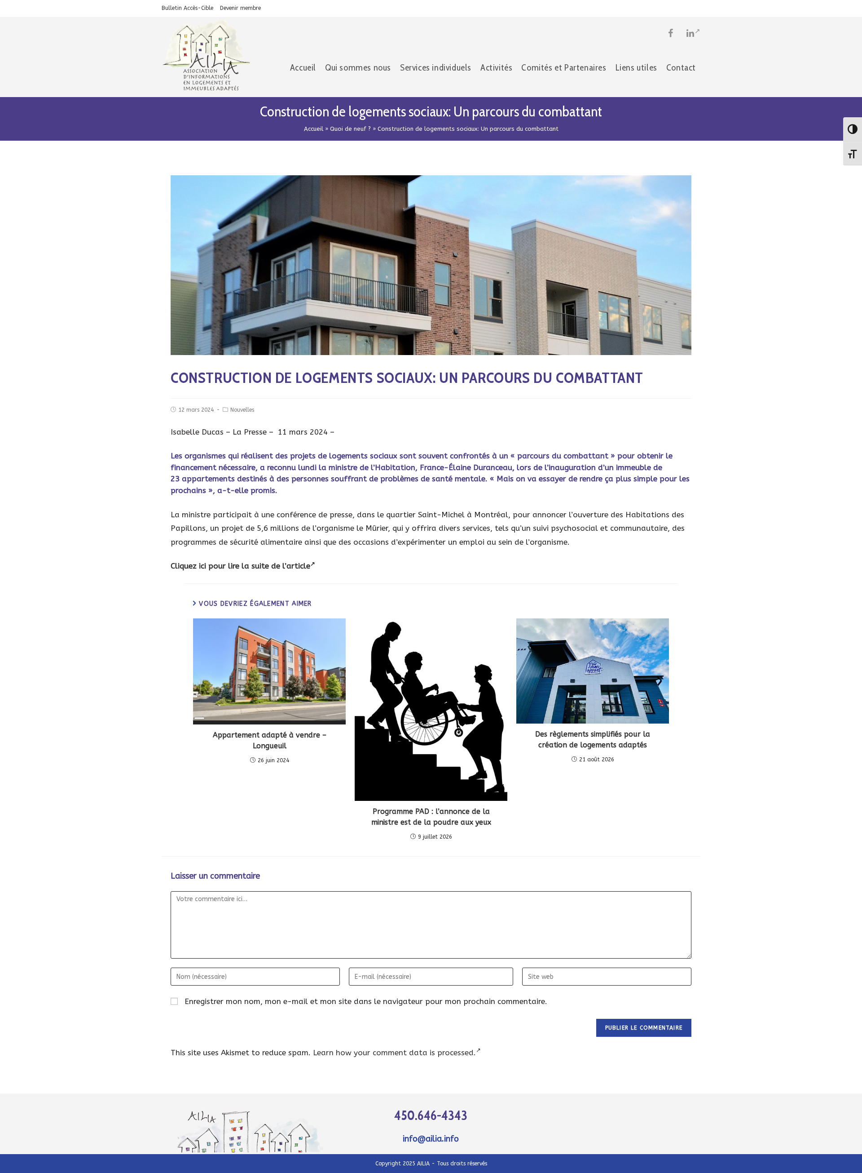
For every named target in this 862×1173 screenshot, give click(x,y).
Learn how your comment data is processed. (394, 1052)
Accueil (313, 128)
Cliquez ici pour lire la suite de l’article (240, 565)
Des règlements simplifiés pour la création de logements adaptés (592, 739)
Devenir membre (240, 8)
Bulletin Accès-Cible (187, 8)
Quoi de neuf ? (350, 128)
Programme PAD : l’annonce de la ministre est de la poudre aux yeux (431, 816)
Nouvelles (242, 410)
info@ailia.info (431, 1139)
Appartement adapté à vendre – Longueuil (269, 740)
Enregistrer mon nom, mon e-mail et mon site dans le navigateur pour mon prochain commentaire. (366, 1001)
